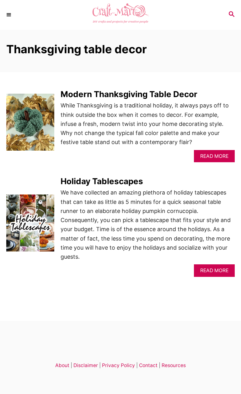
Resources (174, 365)
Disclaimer (85, 365)
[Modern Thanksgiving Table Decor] (30, 125)
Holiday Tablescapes (102, 181)
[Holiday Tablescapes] (30, 225)
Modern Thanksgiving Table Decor (129, 94)
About (62, 365)
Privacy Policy (118, 365)
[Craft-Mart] (120, 15)
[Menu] (9, 15)
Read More (216, 158)
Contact (148, 365)
